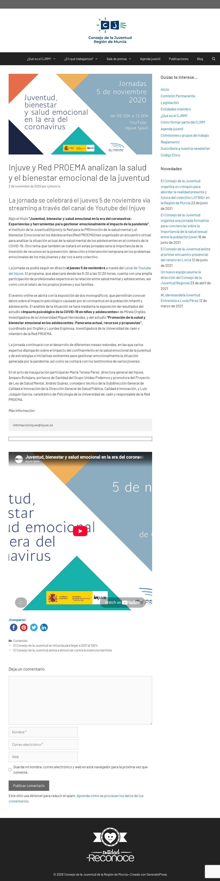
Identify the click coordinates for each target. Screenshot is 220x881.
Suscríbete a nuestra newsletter (185, 148)
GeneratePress (157, 874)
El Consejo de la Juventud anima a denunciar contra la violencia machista (62, 650)
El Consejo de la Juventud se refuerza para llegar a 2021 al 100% (55, 645)
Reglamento (170, 142)
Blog (200, 59)
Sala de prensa (117, 59)
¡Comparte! (17, 620)
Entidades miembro (176, 109)
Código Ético (170, 155)
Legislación (170, 102)
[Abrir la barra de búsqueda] (213, 58)
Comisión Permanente (178, 96)
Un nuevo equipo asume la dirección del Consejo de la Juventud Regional (181, 277)
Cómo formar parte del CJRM (183, 122)
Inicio (165, 89)
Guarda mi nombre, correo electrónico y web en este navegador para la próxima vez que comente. (80, 769)
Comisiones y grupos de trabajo (185, 135)
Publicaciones (178, 59)
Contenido (20, 641)
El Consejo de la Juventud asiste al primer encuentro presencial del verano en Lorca (185, 254)
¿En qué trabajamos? (78, 59)
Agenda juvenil (150, 59)
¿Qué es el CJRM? (39, 59)
